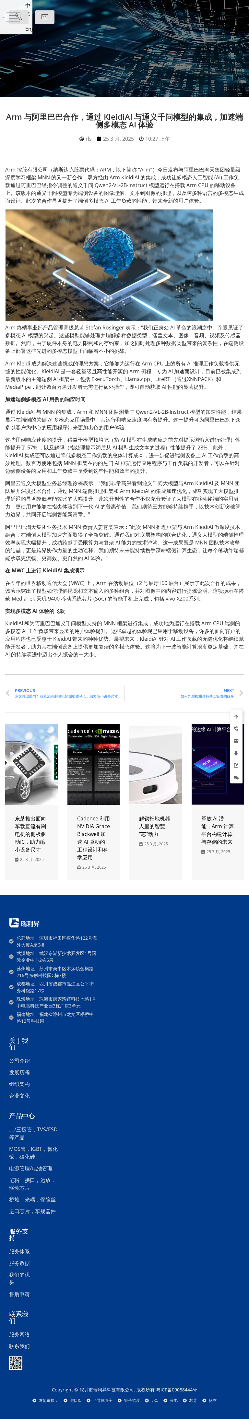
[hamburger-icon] (13, 17)
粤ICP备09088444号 (176, 1390)
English (34, 28)
